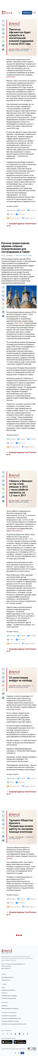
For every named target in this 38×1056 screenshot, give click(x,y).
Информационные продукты (10, 1008)
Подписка (4, 1005)
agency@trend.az (6, 968)
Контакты (4, 993)
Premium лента (5, 980)
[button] (3, 21)
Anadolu (18, 709)
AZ (19, 1053)
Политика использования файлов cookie (13, 1024)
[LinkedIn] (23, 1034)
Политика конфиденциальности (11, 1018)
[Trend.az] (6, 12)
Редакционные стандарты (9, 995)
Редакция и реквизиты (8, 990)
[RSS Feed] (27, 1034)
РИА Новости (17, 531)
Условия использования (8, 1015)
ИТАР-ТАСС (10, 77)
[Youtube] (15, 1034)
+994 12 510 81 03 (6, 966)
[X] (11, 1034)
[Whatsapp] (3, 1034)
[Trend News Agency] (6, 951)
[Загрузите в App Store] (7, 1042)
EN (15, 1053)
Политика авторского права (10, 1021)
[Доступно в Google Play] (20, 1042)
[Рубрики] (35, 13)
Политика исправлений (8, 998)
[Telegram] (19, 1034)
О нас (3, 987)
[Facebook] (7, 1034)
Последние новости (7, 977)
